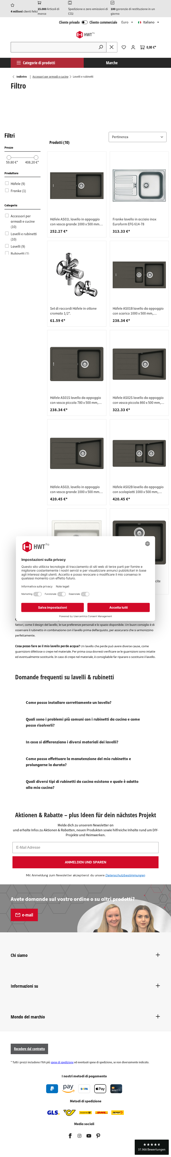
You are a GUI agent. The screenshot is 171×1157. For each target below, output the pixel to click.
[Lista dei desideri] (123, 47)
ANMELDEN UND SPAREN (85, 862)
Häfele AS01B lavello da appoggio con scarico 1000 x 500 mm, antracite (138, 311)
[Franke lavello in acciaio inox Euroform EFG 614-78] (139, 185)
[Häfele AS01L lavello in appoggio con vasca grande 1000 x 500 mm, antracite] (77, 185)
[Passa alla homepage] (85, 34)
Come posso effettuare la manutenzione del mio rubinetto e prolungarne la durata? (78, 762)
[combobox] (53, 47)
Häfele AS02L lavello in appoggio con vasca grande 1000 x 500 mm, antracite (75, 489)
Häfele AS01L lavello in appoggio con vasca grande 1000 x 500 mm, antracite (75, 222)
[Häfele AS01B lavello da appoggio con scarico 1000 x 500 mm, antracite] (139, 275)
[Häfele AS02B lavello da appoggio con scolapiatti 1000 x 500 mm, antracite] (139, 453)
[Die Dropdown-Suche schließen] (111, 47)
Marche (112, 62)
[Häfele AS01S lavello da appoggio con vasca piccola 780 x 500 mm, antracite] (77, 364)
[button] (108, 137)
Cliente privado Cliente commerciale (88, 22)
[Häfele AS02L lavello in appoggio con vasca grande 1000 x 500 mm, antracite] (77, 453)
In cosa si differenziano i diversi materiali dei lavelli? (72, 742)
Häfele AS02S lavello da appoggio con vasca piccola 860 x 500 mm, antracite (138, 400)
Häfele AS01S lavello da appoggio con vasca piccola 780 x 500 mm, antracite (75, 400)
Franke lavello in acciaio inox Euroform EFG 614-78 (134, 222)
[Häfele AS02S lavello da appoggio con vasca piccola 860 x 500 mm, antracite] (139, 364)
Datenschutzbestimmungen (125, 875)
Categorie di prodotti (39, 62)
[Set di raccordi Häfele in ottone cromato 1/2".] (77, 275)
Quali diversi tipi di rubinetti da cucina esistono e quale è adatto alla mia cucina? (82, 784)
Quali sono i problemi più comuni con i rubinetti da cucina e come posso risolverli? (83, 722)
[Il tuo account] (133, 47)
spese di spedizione (62, 1062)
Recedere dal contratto (29, 1048)
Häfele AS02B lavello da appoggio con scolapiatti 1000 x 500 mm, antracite (138, 489)
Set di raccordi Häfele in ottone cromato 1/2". (73, 311)
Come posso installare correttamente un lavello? (68, 702)
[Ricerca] (100, 47)
